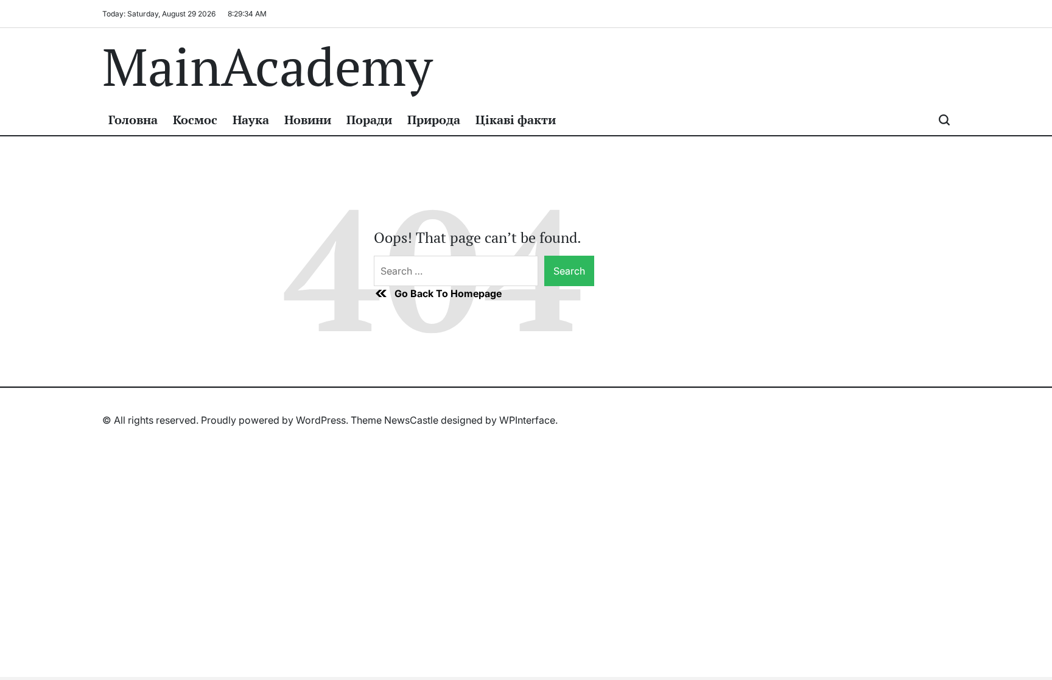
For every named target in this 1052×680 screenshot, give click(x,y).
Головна (133, 119)
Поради (369, 119)
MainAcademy (267, 66)
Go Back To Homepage (448, 293)
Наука (251, 119)
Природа (433, 119)
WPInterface (527, 420)
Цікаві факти (515, 119)
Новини (307, 119)
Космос (195, 119)
